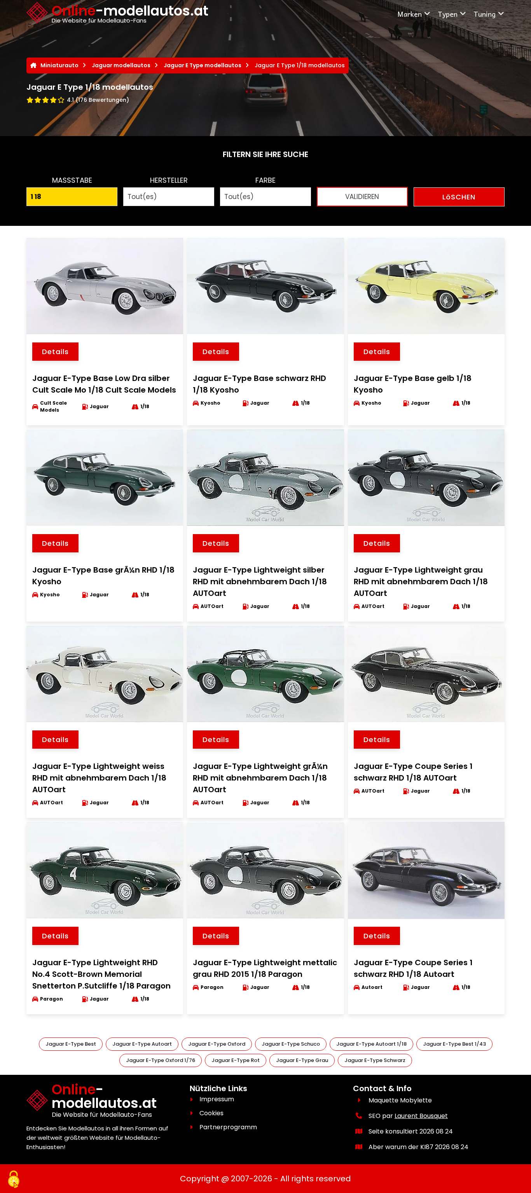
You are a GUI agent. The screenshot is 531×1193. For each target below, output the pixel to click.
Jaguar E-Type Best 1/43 (454, 1044)
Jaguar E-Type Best (70, 1044)
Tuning (484, 13)
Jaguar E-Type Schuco (291, 1044)
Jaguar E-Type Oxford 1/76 (160, 1060)
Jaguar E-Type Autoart (142, 1044)
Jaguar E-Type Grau (302, 1060)
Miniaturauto (59, 65)
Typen (448, 13)
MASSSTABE (72, 180)
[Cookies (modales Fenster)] (13, 1180)
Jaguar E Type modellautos (202, 65)
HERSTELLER (169, 180)
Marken (409, 13)
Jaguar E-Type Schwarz (374, 1060)
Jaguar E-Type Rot (235, 1060)
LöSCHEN (458, 197)
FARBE (265, 180)
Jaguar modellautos (121, 65)
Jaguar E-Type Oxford (216, 1044)
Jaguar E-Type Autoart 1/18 (371, 1044)
